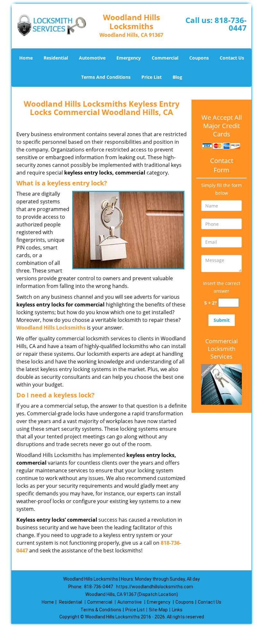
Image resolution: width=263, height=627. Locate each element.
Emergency (128, 58)
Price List (151, 77)
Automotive (92, 58)
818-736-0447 (231, 24)
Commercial (165, 58)
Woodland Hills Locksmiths (51, 327)
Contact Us (232, 58)
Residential (56, 58)
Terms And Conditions (106, 77)
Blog (177, 77)
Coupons (199, 58)
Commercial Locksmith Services (221, 348)
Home (26, 58)
